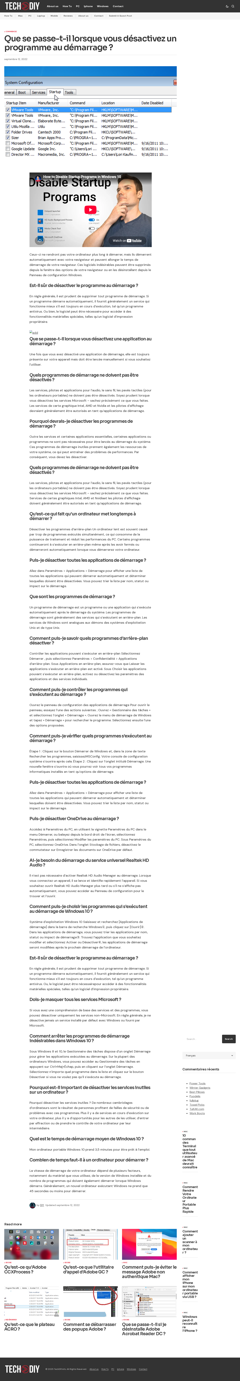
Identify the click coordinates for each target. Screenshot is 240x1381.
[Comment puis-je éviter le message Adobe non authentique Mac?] (149, 1244)
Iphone (120, 1369)
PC (29, 15)
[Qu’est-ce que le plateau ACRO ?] (31, 1301)
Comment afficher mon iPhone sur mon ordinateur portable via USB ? (190, 1285)
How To (8, 15)
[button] (227, 6)
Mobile (54, 15)
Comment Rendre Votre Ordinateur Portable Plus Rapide (190, 1199)
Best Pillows (197, 1092)
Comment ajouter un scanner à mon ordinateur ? (190, 1242)
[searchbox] (201, 1039)
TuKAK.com (197, 1109)
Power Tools (198, 1083)
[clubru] (33, 332)
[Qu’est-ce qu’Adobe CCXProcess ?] (31, 1244)
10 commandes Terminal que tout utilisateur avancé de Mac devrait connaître (189, 1151)
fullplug (194, 1100)
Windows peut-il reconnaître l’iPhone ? (189, 1324)
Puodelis (195, 1096)
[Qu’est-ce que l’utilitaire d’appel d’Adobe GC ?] (90, 1244)
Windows (131, 1369)
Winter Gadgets (200, 1088)
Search (229, 1039)
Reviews (68, 15)
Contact (98, 15)
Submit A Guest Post (120, 15)
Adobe (8, 1263)
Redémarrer (11, 1320)
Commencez (11, 32)
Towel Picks (197, 1105)
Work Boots (197, 1113)
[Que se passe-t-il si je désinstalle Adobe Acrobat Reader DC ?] (149, 1301)
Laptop (41, 15)
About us (83, 15)
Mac (20, 15)
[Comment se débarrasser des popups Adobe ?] (90, 1301)
